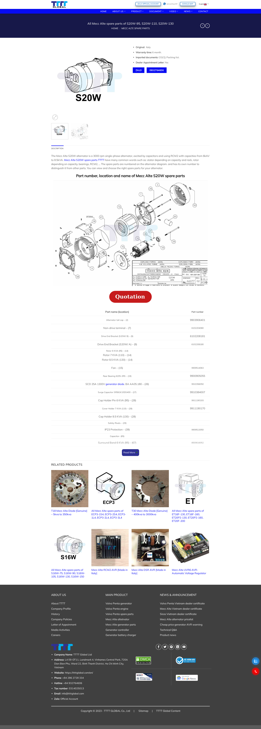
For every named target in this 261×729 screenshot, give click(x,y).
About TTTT (58, 603)
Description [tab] (57, 148)
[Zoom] (55, 117)
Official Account (69, 698)
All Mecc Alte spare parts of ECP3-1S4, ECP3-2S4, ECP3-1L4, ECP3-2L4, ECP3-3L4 (108, 514)
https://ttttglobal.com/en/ (79, 672)
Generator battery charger (121, 635)
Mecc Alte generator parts (121, 624)
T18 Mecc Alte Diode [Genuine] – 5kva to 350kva (69, 512)
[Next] (123, 82)
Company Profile (61, 608)
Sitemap (143, 710)
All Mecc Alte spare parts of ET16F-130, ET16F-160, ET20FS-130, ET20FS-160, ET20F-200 (188, 515)
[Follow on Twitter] (165, 647)
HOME (103, 11)
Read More (129, 452)
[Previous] (56, 82)
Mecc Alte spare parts (135, 28)
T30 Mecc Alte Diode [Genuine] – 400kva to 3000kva (150, 512)
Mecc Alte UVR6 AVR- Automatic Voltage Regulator (189, 571)
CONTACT (203, 11)
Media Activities (60, 629)
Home (114, 28)
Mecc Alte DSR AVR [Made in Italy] (149, 571)
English (201, 4)
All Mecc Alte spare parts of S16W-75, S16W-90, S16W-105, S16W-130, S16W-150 (68, 573)
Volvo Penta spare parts (120, 614)
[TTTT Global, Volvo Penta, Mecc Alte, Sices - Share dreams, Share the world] (59, 4)
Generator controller (117, 629)
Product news (168, 635)
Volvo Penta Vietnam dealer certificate (182, 603)
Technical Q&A (168, 629)
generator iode (115, 384)
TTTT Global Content (168, 710)
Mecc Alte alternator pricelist (176, 619)
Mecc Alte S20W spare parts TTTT (84, 160)
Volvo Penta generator (119, 603)
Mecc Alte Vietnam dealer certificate (181, 608)
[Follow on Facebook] (158, 647)
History (55, 614)
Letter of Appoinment (63, 624)
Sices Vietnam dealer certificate (178, 614)
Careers (55, 635)
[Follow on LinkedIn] (177, 647)
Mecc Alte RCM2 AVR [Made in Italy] (109, 571)
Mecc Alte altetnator (117, 619)
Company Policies (61, 619)
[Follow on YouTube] (184, 647)
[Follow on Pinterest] (171, 647)
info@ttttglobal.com (73, 693)
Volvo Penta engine (117, 608)
